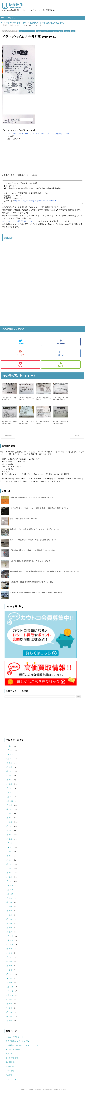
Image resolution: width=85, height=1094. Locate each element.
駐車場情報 (10, 1066)
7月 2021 (9, 856)
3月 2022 (9, 830)
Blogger (63, 1089)
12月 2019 (10, 936)
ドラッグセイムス (41, 31)
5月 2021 (9, 864)
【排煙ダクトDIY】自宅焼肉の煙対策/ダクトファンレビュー (32, 582)
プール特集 (10, 1071)
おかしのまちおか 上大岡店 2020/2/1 (23, 518)
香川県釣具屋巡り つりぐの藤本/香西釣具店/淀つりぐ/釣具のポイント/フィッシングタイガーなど (46, 571)
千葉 (73, 31)
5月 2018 (9, 1016)
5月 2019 (9, 966)
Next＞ (77, 435)
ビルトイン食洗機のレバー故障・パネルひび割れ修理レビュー (33, 540)
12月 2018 (10, 987)
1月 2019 (9, 983)
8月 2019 (9, 953)
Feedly (61, 366)
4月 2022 (9, 826)
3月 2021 (9, 873)
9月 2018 (9, 999)
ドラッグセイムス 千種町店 (55, 31)
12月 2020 (10, 885)
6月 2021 (9, 860)
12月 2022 (10, 792)
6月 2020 (9, 911)
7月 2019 (9, 957)
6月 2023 (9, 771)
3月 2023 (9, 780)
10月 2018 (10, 995)
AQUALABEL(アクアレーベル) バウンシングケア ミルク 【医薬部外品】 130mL (38, 134)
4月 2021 (9, 868)
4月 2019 (9, 970)
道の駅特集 (10, 1062)
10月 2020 (10, 894)
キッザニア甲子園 (13, 1050)
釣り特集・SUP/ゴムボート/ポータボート (22, 1045)
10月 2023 (10, 759)
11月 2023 (10, 754)
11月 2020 (10, 890)
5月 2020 (9, 915)
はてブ (61, 353)
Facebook (61, 343)
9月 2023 (9, 763)
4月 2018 (9, 1021)
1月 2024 (9, 746)
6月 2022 (9, 818)
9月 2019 (9, 949)
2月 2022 (9, 835)
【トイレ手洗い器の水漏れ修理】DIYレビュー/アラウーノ (31, 561)
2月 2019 (9, 978)
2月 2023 (9, 784)
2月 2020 (9, 928)
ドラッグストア (30, 31)
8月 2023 (9, 767)
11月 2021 (10, 847)
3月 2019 (9, 974)
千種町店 (67, 31)
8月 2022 (9, 809)
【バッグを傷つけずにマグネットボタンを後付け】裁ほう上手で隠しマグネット (40, 508)
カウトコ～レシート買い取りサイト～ (17, 221)
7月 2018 (9, 1008)
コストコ (9, 1054)
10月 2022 (10, 801)
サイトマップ (11, 1079)
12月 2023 (10, 750)
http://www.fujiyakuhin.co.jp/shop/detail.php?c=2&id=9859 (35, 201)
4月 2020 (9, 919)
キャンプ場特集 (12, 1058)
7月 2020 (9, 906)
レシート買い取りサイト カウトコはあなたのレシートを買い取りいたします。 (34, 23)
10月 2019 (10, 945)
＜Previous (8, 435)
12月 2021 (10, 843)
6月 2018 (9, 1012)
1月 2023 (9, 788)
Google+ (20, 355)
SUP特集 (9, 1075)
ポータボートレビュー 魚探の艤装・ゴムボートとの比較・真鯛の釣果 (36, 592)
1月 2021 (9, 881)
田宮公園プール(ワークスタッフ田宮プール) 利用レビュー (31, 497)
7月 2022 (9, 814)
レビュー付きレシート (14, 1037)
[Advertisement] (42, 267)
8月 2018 (9, 1004)
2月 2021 (9, 877)
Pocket (20, 366)
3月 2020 (9, 923)
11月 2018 (10, 991)
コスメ (22, 31)
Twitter (20, 343)
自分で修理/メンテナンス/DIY (17, 1041)
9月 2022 (9, 805)
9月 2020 (9, 898)
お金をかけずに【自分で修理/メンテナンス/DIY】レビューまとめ (34, 529)
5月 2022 (9, 822)
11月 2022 (10, 797)
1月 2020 (9, 932)
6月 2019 (9, 961)
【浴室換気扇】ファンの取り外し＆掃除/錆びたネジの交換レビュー (35, 550)
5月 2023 (9, 775)
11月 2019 (10, 940)
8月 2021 (9, 852)
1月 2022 (9, 839)
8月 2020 (9, 902)
